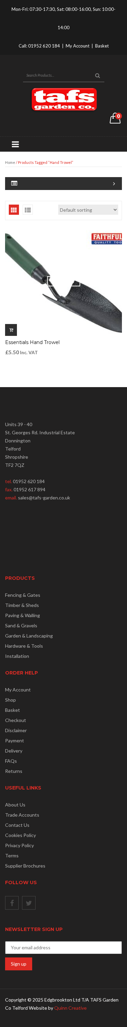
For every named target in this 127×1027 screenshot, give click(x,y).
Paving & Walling (22, 615)
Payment (14, 740)
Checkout (15, 720)
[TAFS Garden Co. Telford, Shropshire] (64, 99)
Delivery (13, 751)
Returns (13, 771)
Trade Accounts (22, 815)
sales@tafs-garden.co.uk (44, 497)
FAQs (11, 761)
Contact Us (17, 825)
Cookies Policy (20, 835)
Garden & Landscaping (29, 636)
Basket (102, 46)
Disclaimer (16, 730)
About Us (15, 804)
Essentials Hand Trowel (32, 342)
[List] (28, 210)
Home (10, 162)
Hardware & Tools (24, 646)
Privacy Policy (19, 845)
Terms (12, 855)
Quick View (64, 281)
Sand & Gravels (21, 625)
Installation (17, 656)
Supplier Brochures (25, 866)
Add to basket (11, 330)
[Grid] (14, 210)
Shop (10, 700)
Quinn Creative (70, 1008)
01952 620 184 (44, 46)
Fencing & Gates (22, 595)
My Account (77, 46)
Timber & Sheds (22, 605)
